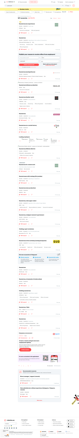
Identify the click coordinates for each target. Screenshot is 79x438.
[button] (71, 420)
